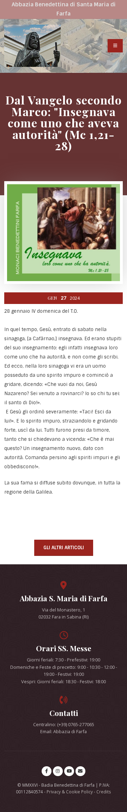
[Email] (80, 771)
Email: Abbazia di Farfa (63, 731)
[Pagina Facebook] (47, 771)
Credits (103, 791)
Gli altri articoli (63, 548)
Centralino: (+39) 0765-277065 (63, 724)
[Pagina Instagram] (58, 771)
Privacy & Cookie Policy (70, 791)
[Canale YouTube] (69, 771)
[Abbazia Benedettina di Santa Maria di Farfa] (32, 46)
